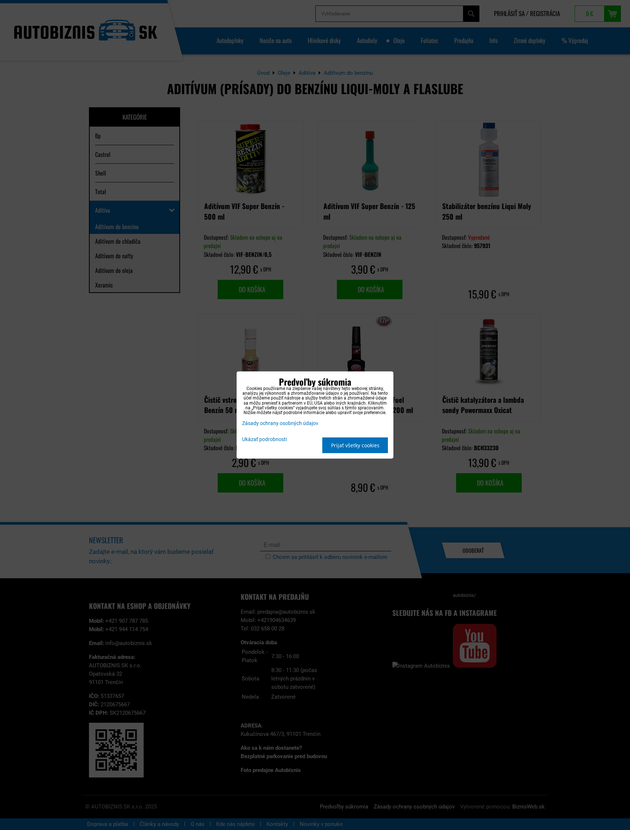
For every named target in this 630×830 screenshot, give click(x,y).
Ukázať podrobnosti (264, 440)
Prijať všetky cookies (355, 445)
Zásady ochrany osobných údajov (280, 423)
